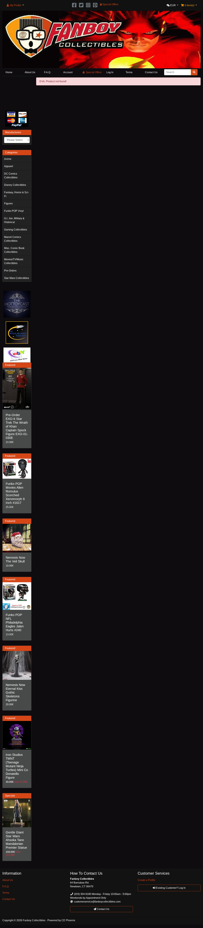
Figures (8, 203)
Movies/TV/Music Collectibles (13, 261)
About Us (30, 72)
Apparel (8, 166)
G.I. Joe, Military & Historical (14, 220)
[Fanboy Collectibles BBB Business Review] (16, 93)
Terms (129, 72)
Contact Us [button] (102, 909)
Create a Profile (146, 880)
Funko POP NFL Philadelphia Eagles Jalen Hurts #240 (15, 622)
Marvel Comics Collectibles (12, 239)
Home (9, 72)
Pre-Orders (10, 270)
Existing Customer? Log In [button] (170, 888)
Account (67, 72)
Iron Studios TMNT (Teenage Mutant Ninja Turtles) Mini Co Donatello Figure (17, 766)
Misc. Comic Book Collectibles (14, 250)
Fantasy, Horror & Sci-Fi (16, 194)
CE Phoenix (68, 920)
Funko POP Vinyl (14, 211)
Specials (10, 795)
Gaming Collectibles (15, 229)
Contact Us (151, 72)
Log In (109, 72)
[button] (15, 5)
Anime (7, 159)
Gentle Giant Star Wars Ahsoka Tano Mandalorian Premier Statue (16, 840)
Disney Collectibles (15, 185)
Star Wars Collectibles (16, 278)
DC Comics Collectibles (10, 175)
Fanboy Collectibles (34, 920)
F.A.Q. (47, 72)
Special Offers (94, 72)
